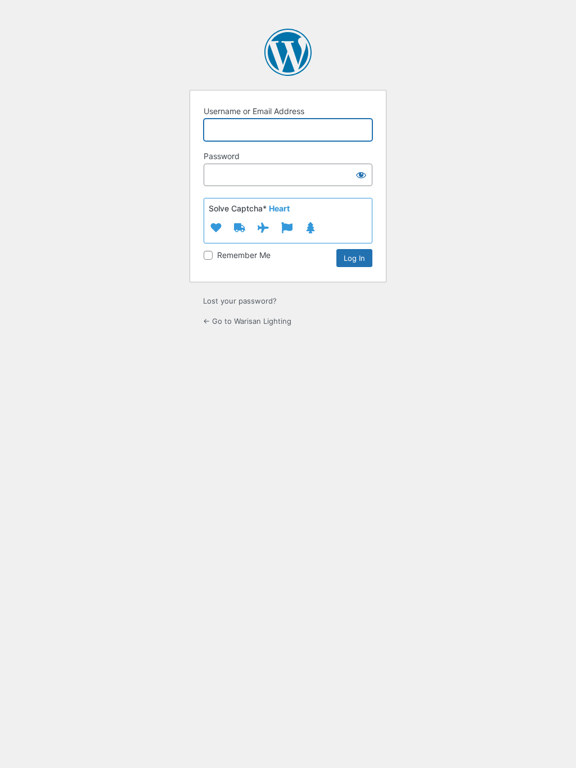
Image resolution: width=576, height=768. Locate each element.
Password (222, 156)
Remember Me (244, 255)
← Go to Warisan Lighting (247, 321)
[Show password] (361, 175)
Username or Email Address (254, 111)
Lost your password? (240, 300)
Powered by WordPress (288, 52)
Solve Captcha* (249, 208)
